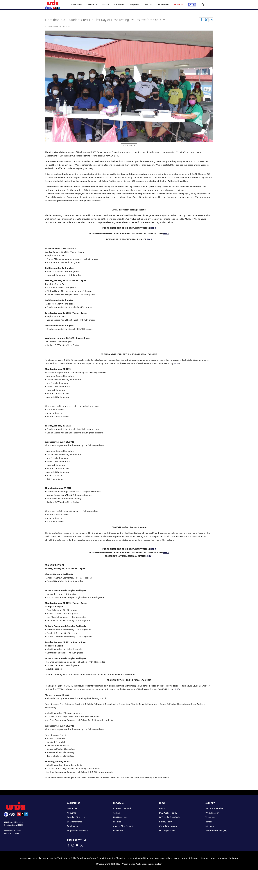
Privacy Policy (165, 821)
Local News (76, 4)
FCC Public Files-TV (168, 813)
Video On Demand (122, 808)
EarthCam (118, 830)
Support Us (163, 4)
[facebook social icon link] (69, 846)
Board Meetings (74, 821)
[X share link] (206, 19)
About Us (71, 813)
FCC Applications (167, 830)
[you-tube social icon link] (78, 846)
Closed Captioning (168, 826)
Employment (73, 826)
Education (119, 4)
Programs (134, 4)
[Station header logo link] (52, 4)
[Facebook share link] (201, 19)
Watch (105, 4)
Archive (116, 813)
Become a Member (214, 808)
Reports (163, 808)
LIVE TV (192, 5)
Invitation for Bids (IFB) (216, 830)
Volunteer (210, 817)
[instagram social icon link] (73, 846)
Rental (208, 821)
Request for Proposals (77, 830)
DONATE (178, 4)
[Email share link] (210, 19)
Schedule (92, 4)
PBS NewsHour (120, 817)
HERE (176, 363)
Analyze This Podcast (123, 826)
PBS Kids (149, 4)
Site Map (209, 826)
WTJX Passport (212, 813)
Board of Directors (76, 817)
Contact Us (72, 808)
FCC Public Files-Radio (169, 817)
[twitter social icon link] (82, 846)
